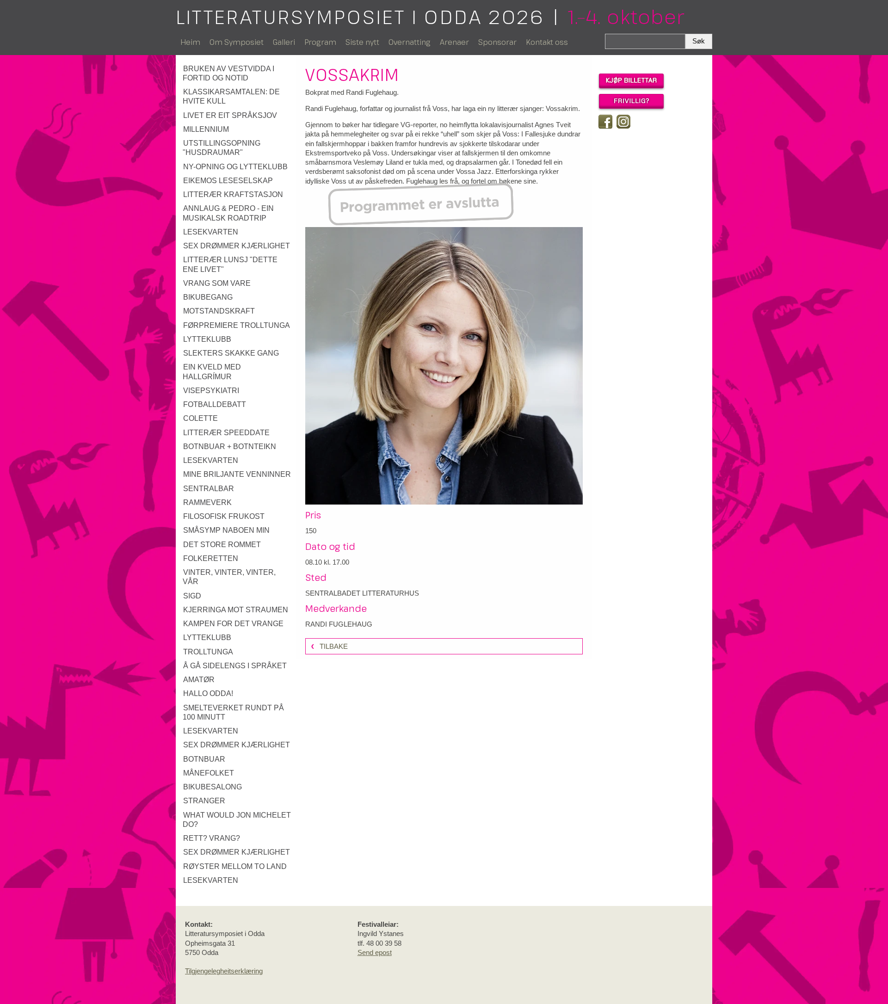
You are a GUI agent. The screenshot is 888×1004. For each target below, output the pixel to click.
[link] (237, 73)
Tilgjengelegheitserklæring (224, 971)
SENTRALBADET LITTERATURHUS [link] (362, 593)
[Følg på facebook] (605, 121)
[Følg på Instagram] (623, 121)
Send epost (375, 952)
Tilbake (334, 646)
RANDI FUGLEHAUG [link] (338, 624)
